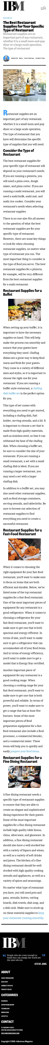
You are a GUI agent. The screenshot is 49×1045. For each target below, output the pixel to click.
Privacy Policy (6, 989)
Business (7, 18)
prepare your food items (25, 751)
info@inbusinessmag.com (10, 1033)
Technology (5, 1009)
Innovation (5, 1012)
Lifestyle (4, 1016)
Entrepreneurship (7, 1005)
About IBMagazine (7, 978)
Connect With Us (7, 986)
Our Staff (4, 982)
